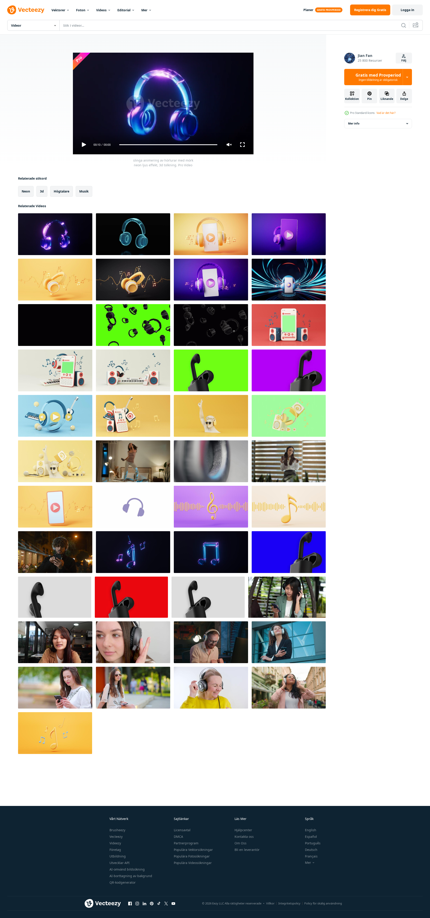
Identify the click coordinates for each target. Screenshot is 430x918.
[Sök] (403, 25)
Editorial (123, 10)
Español (311, 836)
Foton (80, 10)
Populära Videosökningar (193, 863)
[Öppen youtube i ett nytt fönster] (173, 903)
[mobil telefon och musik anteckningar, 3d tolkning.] (55, 507)
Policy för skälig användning (323, 903)
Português (313, 843)
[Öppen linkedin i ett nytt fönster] (144, 903)
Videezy (115, 843)
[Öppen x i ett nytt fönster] (166, 903)
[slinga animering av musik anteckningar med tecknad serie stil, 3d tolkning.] (211, 507)
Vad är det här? (386, 113)
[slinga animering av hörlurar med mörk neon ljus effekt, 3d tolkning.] (55, 234)
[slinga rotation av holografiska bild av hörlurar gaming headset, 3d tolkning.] (133, 234)
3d (42, 191)
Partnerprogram (186, 843)
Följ (403, 60)
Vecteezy (116, 836)
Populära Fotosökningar (192, 856)
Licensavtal (182, 830)
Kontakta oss (244, 836)
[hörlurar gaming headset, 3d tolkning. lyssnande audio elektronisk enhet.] (55, 280)
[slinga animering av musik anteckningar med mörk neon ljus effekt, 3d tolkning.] (133, 552)
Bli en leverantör (247, 850)
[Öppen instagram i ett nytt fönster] (137, 903)
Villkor (270, 903)
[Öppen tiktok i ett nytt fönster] (159, 903)
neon (26, 191)
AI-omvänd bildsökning (127, 869)
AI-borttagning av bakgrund (130, 876)
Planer (308, 10)
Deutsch (311, 850)
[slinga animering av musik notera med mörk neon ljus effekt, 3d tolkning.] (211, 552)
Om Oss (240, 843)
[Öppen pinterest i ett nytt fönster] (151, 903)
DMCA (178, 836)
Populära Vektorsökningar (193, 850)
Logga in (407, 10)
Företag (115, 850)
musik (84, 191)
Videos (101, 10)
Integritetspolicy (289, 903)
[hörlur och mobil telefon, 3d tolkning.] (289, 280)
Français (311, 856)
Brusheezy (117, 830)
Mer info (353, 123)
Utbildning (117, 856)
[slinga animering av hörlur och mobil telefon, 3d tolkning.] (211, 234)
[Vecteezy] (25, 9)
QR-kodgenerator (122, 882)
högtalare (61, 191)
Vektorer (58, 10)
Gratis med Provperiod (378, 77)
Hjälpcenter (243, 830)
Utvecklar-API (119, 863)
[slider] (168, 144)
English (310, 830)
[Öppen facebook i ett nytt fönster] (130, 903)
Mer (144, 10)
